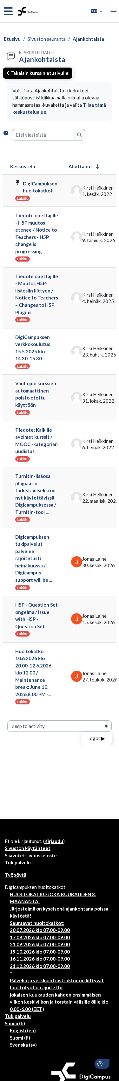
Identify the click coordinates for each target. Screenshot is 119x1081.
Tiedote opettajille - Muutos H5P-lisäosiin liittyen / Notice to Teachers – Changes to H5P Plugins (36, 294)
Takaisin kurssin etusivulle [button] (39, 73)
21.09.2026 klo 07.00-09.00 (40, 944)
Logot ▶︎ (96, 738)
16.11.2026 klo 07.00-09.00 (40, 959)
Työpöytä (15, 875)
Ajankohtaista (88, 39)
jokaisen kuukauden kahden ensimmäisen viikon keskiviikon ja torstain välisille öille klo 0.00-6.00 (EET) (59, 1002)
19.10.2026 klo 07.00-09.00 (40, 952)
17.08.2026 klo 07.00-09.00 (40, 937)
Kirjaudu (113, 11)
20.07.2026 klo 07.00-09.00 (40, 930)
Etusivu (12, 39)
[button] (97, 11)
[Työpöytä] (27, 11)
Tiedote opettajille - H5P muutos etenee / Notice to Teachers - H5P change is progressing (36, 233)
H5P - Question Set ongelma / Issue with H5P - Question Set (36, 615)
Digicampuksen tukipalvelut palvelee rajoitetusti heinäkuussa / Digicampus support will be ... (33, 558)
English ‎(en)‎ (23, 1030)
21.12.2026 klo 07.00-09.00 (40, 966)
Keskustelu (22, 166)
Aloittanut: (81, 166)
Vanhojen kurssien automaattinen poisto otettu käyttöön (35, 394)
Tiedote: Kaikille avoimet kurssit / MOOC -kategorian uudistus (36, 440)
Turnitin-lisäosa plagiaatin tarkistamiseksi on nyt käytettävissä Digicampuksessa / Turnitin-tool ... (35, 494)
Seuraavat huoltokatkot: (37, 923)
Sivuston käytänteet (27, 848)
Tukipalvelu (18, 862)
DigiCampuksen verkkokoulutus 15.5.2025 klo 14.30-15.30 (32, 348)
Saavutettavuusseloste (31, 855)
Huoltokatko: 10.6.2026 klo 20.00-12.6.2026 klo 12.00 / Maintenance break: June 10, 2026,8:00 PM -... (33, 672)
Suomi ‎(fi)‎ (15, 1023)
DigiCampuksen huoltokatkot (40, 187)
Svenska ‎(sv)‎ (23, 1045)
